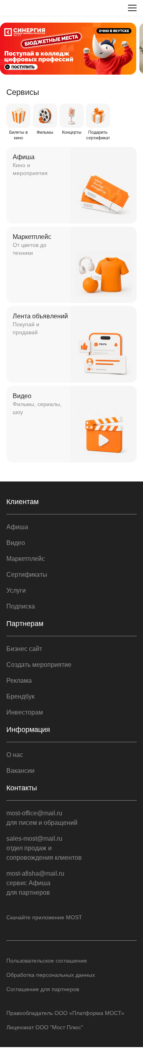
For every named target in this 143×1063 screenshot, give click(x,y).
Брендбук (20, 696)
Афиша (17, 527)
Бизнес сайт (24, 648)
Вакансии (20, 770)
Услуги (16, 590)
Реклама (19, 680)
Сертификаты (26, 574)
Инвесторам (24, 712)
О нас (14, 754)
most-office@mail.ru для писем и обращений (41, 818)
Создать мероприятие (39, 664)
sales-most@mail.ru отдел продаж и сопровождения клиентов (44, 848)
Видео (15, 542)
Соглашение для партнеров (42, 989)
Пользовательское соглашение (46, 960)
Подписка (20, 606)
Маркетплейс (25, 558)
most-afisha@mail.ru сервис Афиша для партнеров (35, 883)
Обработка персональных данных (50, 975)
